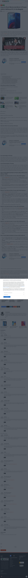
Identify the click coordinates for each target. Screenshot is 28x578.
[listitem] (14, 292)
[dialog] (14, 289)
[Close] (26, 280)
